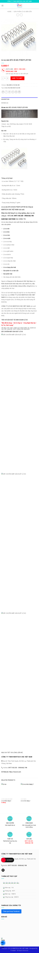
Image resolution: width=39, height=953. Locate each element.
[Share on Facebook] (6, 91)
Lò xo (5, 87)
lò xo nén (17, 87)
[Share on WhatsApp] (3, 91)
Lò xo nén (6, 229)
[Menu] (2, 5)
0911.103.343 (19, 69)
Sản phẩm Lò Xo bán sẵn (23, 11)
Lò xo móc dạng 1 (25, 800)
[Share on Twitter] (9, 91)
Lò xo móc (6, 235)
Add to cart (17, 78)
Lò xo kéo (6, 232)
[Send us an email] (3, 870)
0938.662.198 (11, 71)
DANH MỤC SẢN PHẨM (8, 219)
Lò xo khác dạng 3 (6, 800)
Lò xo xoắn (6, 238)
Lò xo (3, 107)
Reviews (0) (4, 103)
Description (5, 99)
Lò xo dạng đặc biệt (9, 267)
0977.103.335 (18, 216)
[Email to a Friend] (12, 91)
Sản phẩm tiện (7, 274)
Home (9, 11)
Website (6, 772)
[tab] (19, 99)
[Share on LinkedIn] (19, 91)
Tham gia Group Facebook (11, 911)
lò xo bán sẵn (11, 87)
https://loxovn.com (15, 772)
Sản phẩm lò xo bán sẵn (10, 271)
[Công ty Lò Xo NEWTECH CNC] (19, 5)
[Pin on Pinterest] (16, 91)
